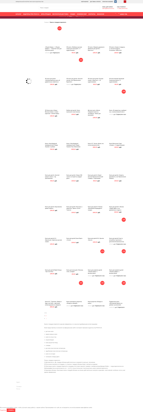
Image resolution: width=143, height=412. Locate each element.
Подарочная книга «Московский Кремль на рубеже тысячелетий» (115, 303)
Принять (11, 410)
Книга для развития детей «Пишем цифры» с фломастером (116, 271)
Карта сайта (114, 389)
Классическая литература (78, 386)
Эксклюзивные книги (76, 384)
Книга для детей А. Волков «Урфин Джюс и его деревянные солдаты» (116, 208)
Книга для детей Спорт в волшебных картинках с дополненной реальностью (116, 240)
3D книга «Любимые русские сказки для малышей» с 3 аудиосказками (74, 48)
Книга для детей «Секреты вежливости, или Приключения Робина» (117, 176)
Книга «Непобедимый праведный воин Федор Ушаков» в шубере (51, 145)
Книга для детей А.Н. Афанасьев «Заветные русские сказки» (53, 240)
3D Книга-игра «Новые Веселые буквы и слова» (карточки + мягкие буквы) (52, 112)
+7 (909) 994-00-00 (27, 386)
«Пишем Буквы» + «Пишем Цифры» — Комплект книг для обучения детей (53, 48)
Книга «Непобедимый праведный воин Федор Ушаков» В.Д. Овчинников (73, 145)
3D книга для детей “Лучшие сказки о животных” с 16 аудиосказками (95, 80)
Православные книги (76, 389)
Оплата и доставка (116, 384)
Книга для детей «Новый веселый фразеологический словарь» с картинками (95, 176)
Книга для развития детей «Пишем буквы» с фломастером (95, 271)
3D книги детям (54, 389)
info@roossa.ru (25, 389)
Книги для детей (54, 381)
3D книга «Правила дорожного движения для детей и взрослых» (96, 48)
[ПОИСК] (98, 8)
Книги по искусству (95, 388)
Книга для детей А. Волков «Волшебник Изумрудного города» (95, 208)
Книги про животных (55, 384)
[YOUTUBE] (125, 1)
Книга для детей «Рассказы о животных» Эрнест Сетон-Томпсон (74, 208)
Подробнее (3, 410)
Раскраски (52, 397)
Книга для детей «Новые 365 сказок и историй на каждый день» (74, 176)
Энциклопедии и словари (97, 397)
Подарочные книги (76, 381)
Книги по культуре (76, 395)
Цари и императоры (95, 394)
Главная (46, 22)
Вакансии (113, 381)
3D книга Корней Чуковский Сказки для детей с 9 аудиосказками (116, 80)
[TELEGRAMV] (118, 1)
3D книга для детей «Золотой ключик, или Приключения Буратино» (74, 80)
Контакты (113, 386)
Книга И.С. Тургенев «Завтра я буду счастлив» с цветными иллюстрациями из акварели (53, 303)
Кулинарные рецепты (77, 392)
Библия (92, 391)
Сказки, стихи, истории (56, 386)
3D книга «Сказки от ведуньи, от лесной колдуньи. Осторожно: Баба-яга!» (117, 48)
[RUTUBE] (122, 1)
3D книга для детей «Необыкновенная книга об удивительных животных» (52, 80)
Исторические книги (95, 381)
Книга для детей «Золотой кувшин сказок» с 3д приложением (52, 176)
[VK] (115, 1)
